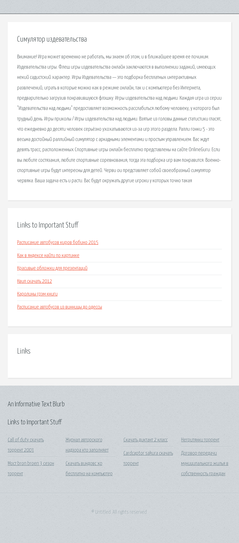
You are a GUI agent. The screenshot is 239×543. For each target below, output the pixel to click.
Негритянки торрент (200, 440)
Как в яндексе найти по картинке (48, 255)
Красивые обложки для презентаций (52, 268)
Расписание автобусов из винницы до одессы (59, 307)
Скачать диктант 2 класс (146, 440)
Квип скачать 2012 (34, 281)
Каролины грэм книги (37, 294)
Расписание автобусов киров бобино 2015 (57, 242)
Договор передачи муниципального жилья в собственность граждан (204, 464)
